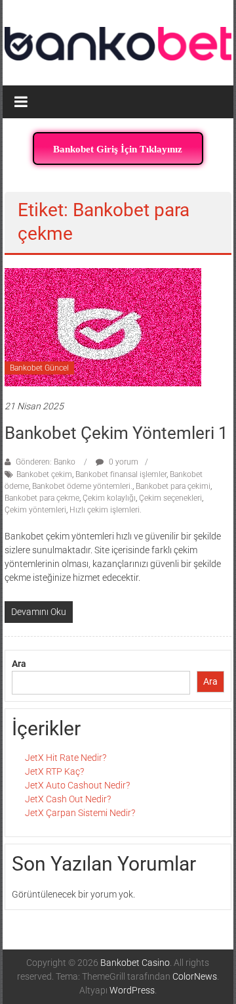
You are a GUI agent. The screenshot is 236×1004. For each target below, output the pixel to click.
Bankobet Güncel (39, 368)
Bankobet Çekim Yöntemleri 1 (116, 433)
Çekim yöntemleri (35, 509)
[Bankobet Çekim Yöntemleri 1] (103, 326)
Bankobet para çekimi (173, 486)
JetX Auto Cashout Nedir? (77, 785)
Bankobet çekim (44, 474)
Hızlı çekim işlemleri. (105, 509)
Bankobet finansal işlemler (121, 474)
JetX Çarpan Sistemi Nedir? (80, 813)
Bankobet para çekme (42, 498)
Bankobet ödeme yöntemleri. (82, 486)
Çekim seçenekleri (170, 498)
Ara (19, 663)
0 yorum (122, 462)
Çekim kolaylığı (109, 498)
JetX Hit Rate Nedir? (65, 757)
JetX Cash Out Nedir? (68, 799)
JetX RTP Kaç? (54, 771)
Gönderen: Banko (45, 462)
